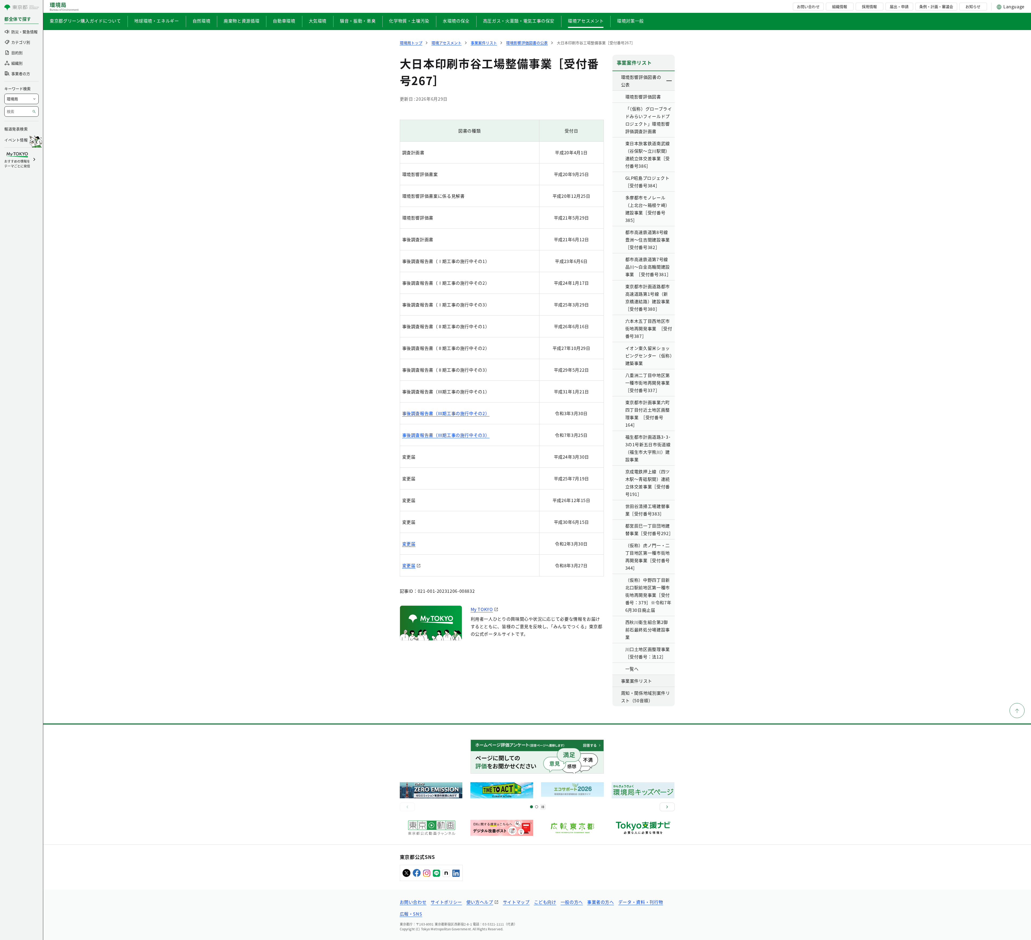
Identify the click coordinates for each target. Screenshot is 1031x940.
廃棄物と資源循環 (241, 20)
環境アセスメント (586, 20)
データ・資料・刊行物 (640, 902)
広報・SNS (411, 913)
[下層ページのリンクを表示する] (669, 81)
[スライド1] (531, 806)
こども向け (545, 902)
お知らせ (973, 6)
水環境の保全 (456, 20)
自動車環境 (284, 20)
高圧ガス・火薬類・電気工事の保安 (518, 20)
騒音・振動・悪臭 (358, 20)
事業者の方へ (600, 902)
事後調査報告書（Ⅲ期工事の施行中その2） (446, 413)
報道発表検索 (16, 128)
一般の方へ (572, 902)
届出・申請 (899, 6)
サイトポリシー (446, 902)
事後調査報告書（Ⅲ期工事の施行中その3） (446, 435)
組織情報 (839, 6)
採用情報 (869, 6)
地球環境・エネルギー (156, 20)
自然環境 (201, 20)
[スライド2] (536, 806)
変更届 (409, 543)
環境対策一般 (630, 20)
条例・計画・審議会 (936, 6)
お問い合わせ (808, 6)
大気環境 (318, 20)
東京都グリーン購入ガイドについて (85, 20)
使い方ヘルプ (479, 902)
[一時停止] (543, 807)
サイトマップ (516, 902)
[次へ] (667, 807)
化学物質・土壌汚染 (409, 20)
